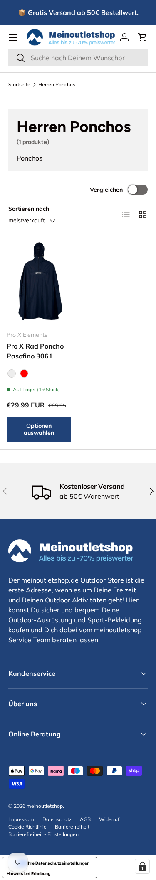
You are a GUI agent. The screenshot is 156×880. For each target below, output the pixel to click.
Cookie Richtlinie (27, 827)
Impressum (21, 819)
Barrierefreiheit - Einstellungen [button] (43, 834)
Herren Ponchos (56, 84)
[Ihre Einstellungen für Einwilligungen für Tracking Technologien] (142, 866)
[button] (143, 37)
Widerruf (109, 819)
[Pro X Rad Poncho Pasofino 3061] (39, 281)
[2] (24, 373)
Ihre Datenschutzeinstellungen (58, 862)
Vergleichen (106, 189)
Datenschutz (57, 819)
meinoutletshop (45, 806)
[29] (11, 373)
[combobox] (78, 57)
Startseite (19, 84)
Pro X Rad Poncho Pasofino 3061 (35, 351)
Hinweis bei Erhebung (28, 873)
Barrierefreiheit (72, 827)
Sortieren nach (28, 208)
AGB (85, 819)
